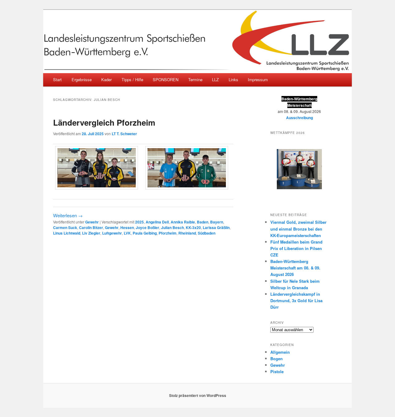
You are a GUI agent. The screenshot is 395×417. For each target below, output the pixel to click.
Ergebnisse (82, 79)
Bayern (216, 222)
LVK (127, 233)
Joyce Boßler (147, 227)
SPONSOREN (165, 79)
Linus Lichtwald (66, 233)
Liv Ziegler (91, 233)
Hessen (127, 227)
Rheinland (187, 233)
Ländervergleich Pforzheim (104, 122)
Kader (106, 79)
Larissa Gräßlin (216, 227)
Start (57, 79)
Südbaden (206, 233)
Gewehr (92, 222)
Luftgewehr (112, 233)
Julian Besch (172, 227)
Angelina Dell (157, 222)
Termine (195, 79)
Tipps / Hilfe (132, 79)
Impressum (258, 79)
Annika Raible (183, 222)
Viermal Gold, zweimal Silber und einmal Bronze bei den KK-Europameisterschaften (298, 228)
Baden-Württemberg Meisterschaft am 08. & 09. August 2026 (295, 267)
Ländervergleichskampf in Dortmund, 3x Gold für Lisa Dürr (296, 300)
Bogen (276, 358)
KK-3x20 (193, 227)
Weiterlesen (68, 215)
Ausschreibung (299, 117)
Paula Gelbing (145, 233)
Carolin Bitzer (91, 227)
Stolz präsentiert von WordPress (197, 395)
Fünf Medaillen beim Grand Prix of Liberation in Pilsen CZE (296, 248)
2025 (139, 222)
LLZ (215, 79)
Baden (202, 222)
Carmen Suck (65, 227)
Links (233, 79)
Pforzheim (168, 233)
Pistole (277, 371)
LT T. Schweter (124, 133)
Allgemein (280, 352)
